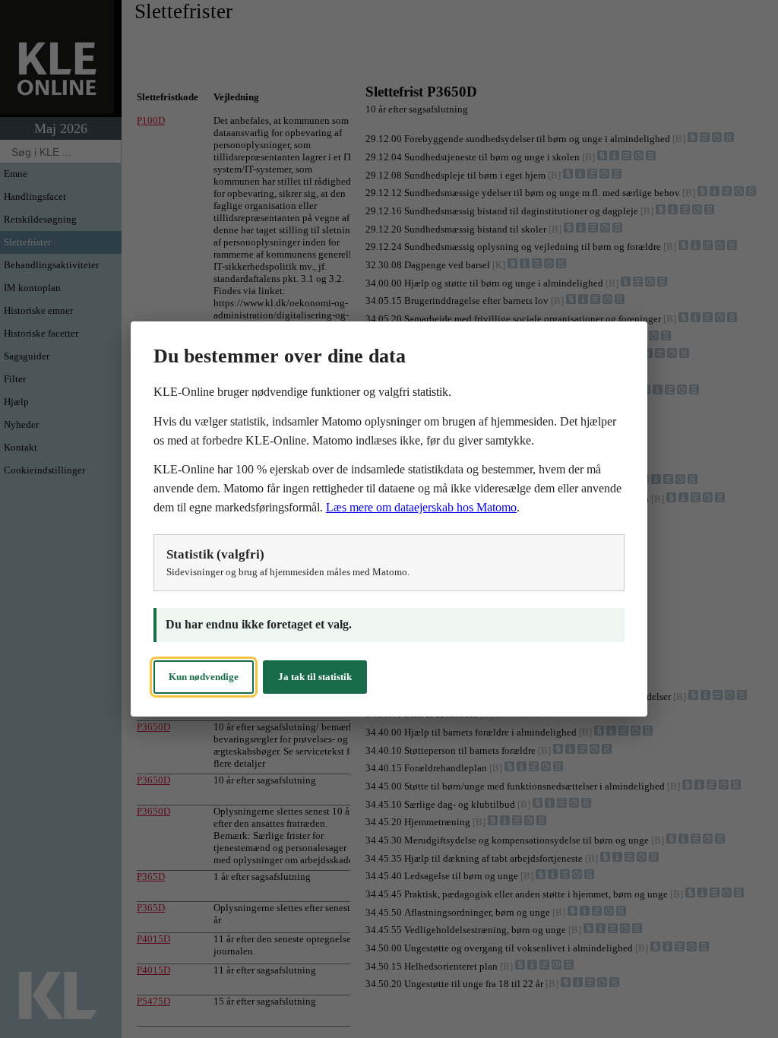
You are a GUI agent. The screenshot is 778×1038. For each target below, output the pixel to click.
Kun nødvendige (204, 676)
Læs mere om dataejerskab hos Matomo (421, 507)
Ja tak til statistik (315, 676)
